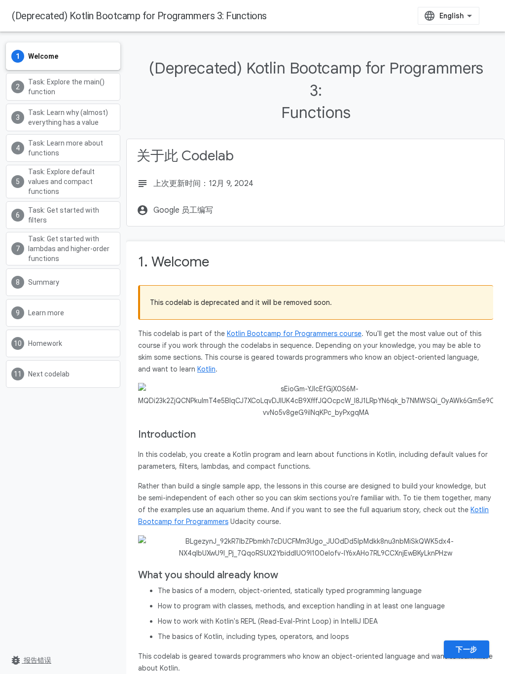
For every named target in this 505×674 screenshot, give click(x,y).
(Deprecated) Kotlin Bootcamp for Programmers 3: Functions (139, 16)
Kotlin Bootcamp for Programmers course (294, 333)
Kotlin (206, 369)
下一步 (466, 649)
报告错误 (30, 660)
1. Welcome (173, 261)
